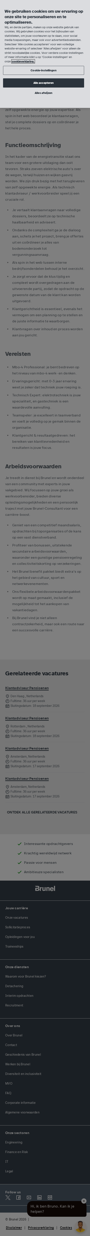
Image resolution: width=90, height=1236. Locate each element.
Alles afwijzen (43, 93)
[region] (45, 54)
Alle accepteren (43, 82)
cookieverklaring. (23, 61)
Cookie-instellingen (43, 70)
